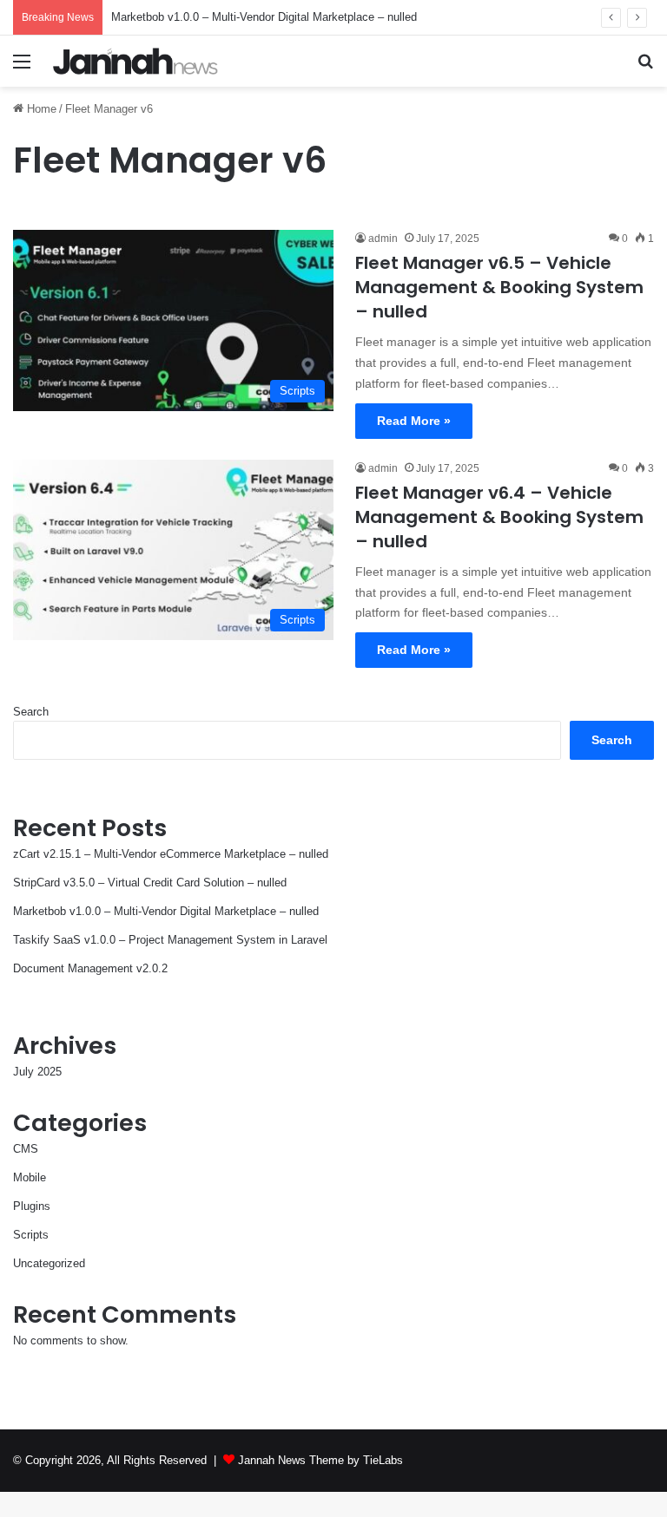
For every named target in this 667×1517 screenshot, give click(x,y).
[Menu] (21, 68)
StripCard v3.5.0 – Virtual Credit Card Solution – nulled (150, 882)
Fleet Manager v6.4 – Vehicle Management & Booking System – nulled (499, 517)
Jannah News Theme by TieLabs (320, 1460)
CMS (25, 1148)
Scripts (31, 1234)
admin (383, 238)
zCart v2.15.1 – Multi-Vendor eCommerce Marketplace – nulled (170, 853)
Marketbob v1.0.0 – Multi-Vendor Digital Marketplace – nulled (264, 16)
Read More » (414, 421)
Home (39, 108)
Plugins (31, 1206)
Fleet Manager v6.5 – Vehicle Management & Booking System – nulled (499, 287)
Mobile (29, 1177)
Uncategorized (49, 1263)
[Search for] (645, 68)
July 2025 (37, 1071)
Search (31, 711)
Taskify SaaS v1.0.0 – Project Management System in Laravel (170, 939)
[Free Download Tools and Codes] (135, 61)
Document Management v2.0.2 (90, 968)
